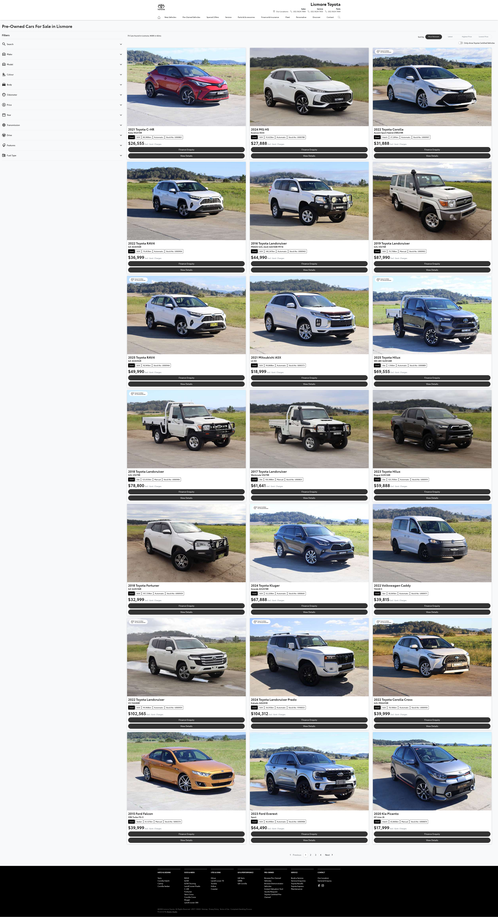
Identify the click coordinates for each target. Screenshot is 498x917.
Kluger (187, 899)
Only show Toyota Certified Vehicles (479, 43)
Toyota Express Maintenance (297, 887)
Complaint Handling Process (241, 909)
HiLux (213, 878)
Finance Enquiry (186, 149)
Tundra (214, 883)
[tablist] (458, 36)
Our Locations (282, 11)
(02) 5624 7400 (299, 11)
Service (228, 17)
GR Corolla (242, 883)
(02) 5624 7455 (317, 11)
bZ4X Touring (190, 883)
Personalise (301, 17)
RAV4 (186, 878)
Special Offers (213, 17)
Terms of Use (224, 909)
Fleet (287, 17)
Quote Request (270, 891)
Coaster (214, 889)
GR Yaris (241, 878)
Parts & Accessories (246, 17)
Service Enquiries (298, 880)
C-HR (186, 889)
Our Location (323, 878)
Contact (330, 17)
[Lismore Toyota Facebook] (319, 885)
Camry (160, 883)
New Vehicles (170, 17)
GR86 (240, 880)
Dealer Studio (172, 912)
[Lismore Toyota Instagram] (323, 885)
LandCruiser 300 (191, 902)
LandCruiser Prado (192, 886)
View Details (186, 155)
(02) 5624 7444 (334, 11)
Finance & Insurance (270, 17)
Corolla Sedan (164, 886)
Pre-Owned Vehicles (191, 17)
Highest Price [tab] (467, 37)
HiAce (213, 886)
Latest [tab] (450, 37)
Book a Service (297, 878)
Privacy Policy (214, 909)
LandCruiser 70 (217, 880)
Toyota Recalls (297, 883)
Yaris (160, 878)
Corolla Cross (190, 897)
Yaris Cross (189, 894)
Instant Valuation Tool (273, 889)
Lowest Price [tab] (483, 37)
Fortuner (188, 891)
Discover (316, 17)
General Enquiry (324, 880)
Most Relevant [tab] (433, 37)
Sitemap (205, 909)
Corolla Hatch (164, 880)
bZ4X (186, 880)
